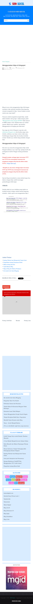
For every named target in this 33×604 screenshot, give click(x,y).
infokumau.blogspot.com (9, 132)
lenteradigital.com (8, 493)
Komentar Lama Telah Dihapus (12, 411)
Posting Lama (27, 320)
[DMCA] (16, 601)
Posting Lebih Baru (7, 320)
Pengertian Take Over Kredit (11, 400)
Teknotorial (7, 502)
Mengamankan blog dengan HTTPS (12, 120)
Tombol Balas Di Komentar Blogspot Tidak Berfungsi (15, 407)
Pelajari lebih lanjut (11, 163)
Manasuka (24, 480)
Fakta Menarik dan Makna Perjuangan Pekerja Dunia (16, 445)
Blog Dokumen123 (9, 510)
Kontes (18, 480)
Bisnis (7, 477)
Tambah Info (7, 499)
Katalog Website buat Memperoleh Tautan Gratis (15, 260)
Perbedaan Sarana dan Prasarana (12, 403)
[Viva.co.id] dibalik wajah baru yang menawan (16, 426)
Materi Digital (7, 505)
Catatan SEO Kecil (16, 11)
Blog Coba (6, 519)
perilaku (11, 483)
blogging (13, 68)
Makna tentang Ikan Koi (9, 264)
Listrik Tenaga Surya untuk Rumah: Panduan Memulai (15, 437)
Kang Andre (6, 68)
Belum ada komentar (8, 69)
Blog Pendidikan (8, 516)
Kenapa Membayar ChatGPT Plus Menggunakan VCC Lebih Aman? (13, 462)
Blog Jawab (7, 507)
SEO (16, 483)
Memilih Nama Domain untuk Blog (13, 420)
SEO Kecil (12, 598)
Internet (8, 480)
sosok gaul (21, 483)
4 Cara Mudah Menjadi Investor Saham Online (16, 441)
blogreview (19, 477)
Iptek (13, 480)
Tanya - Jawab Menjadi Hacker (12, 423)
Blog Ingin (6, 513)
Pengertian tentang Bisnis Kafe (12, 466)
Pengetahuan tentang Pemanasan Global (12, 262)
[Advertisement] (16, 44)
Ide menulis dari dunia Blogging (11, 271)
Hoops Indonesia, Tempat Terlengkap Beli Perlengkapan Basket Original (15, 449)
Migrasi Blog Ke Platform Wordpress (12, 268)
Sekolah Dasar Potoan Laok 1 (11, 496)
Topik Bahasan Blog (8, 266)
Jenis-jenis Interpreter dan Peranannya (14, 458)
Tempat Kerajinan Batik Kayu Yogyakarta (15, 417)
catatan (25, 477)
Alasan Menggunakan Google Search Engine (16, 414)
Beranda (18, 320)
